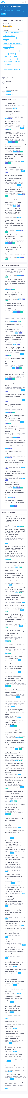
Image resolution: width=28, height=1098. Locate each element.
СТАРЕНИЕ (14, 45)
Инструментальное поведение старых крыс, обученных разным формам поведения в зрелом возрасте (14, 911)
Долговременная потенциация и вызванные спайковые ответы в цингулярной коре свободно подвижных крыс (14, 177)
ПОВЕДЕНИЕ (6, 45)
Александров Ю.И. (10, 91)
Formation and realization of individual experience (12, 122)
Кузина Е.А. (8, 92)
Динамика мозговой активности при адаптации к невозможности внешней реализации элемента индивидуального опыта (15, 779)
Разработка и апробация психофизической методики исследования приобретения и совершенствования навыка (14, 677)
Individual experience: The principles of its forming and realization (15, 1065)
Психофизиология (10, 103)
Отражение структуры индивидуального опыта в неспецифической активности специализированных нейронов (14, 1007)
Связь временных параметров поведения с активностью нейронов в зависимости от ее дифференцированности (15, 327)
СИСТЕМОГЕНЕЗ (7, 64)
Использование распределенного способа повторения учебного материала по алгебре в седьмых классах (14, 711)
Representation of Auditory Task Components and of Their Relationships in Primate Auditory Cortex (14, 731)
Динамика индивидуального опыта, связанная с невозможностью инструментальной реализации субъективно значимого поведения (15, 338)
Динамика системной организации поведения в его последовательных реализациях (15, 442)
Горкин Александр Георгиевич (12, 20)
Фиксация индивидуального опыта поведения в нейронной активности (15, 700)
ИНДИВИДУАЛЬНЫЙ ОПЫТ (16, 32)
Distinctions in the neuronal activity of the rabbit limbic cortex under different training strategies (15, 146)
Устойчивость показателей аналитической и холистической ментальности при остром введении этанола (14, 632)
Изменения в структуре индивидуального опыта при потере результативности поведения (15, 200)
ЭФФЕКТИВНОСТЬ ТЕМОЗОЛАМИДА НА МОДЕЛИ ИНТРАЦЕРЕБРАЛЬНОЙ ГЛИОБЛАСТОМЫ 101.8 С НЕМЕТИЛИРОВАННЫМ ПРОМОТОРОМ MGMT (15, 533)
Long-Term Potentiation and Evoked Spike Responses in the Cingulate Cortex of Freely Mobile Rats (14, 417)
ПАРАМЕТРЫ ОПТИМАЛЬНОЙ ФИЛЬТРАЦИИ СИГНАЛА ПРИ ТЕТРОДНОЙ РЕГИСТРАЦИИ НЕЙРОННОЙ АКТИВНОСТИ (13, 211)
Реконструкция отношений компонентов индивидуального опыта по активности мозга (14, 962)
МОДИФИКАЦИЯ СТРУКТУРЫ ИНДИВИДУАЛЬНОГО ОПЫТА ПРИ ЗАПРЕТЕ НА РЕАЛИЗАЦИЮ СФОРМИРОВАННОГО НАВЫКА (14, 888)
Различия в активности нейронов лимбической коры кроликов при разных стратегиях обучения (14, 462)
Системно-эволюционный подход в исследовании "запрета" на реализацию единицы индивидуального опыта (15, 931)
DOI (9, 129)
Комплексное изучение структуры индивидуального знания (14, 1083)
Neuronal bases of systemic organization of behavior (12, 316)
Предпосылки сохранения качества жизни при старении (15, 922)
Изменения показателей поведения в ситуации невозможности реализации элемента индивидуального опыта (15, 806)
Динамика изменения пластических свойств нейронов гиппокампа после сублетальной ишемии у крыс (14, 1024)
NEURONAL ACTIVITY (8, 48)
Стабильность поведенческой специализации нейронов (13, 166)
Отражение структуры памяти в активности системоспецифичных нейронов (15, 492)
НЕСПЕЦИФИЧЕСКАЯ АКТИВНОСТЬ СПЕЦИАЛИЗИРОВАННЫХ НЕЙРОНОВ (15, 563)
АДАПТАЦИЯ (12, 53)
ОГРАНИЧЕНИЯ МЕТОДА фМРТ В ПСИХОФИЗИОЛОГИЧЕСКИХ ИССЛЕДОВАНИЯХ (14, 722)
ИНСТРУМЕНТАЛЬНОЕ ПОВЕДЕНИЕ (11, 51)
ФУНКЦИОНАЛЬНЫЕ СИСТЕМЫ (10, 67)
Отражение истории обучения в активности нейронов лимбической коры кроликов (15, 473)
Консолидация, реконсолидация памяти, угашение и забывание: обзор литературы (14, 645)
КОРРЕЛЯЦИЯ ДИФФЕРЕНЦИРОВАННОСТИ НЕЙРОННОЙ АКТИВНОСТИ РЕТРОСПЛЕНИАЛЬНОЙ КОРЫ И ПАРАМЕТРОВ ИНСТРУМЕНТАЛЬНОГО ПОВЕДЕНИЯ (15, 845)
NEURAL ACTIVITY (7, 56)
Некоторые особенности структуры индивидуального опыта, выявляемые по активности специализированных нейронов (15, 833)
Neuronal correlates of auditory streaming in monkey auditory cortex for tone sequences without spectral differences (15, 282)
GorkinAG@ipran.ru (9, 23)
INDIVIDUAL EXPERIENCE (9, 35)
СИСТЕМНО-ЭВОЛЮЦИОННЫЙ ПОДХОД (12, 61)
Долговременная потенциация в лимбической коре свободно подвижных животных (14, 1047)
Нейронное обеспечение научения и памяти (15, 940)
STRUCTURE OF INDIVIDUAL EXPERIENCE (12, 69)
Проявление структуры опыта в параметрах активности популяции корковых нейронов (15, 690)
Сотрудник (7, 26)
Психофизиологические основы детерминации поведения (14, 452)
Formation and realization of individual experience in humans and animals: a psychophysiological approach (15, 429)
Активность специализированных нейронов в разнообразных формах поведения (15, 989)
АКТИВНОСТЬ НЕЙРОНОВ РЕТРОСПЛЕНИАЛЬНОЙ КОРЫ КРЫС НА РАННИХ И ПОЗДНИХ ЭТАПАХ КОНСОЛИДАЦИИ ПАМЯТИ (15, 135)
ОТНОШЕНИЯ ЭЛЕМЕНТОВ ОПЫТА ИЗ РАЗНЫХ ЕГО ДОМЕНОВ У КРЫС (15, 588)
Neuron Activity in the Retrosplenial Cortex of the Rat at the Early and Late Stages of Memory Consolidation (15, 348)
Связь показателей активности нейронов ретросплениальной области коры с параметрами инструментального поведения (14, 794)
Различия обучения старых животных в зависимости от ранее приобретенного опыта (15, 597)
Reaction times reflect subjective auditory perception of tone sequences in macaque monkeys (14, 189)
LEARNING (6, 40)
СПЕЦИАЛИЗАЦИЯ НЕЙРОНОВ (10, 59)
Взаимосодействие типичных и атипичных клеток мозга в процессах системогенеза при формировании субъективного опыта (14, 666)
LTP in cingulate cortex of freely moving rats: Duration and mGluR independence (14, 156)
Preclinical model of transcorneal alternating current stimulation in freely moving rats (14, 236)
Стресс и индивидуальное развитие (15, 269)
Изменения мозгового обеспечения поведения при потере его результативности (15, 396)
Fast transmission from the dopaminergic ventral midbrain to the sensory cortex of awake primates (15, 372)
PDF (10, 118)
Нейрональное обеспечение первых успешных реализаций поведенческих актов (13, 998)
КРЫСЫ (5, 53)
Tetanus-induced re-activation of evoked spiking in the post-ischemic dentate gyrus (15, 406)
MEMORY (15, 56)
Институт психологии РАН (15, 1096)
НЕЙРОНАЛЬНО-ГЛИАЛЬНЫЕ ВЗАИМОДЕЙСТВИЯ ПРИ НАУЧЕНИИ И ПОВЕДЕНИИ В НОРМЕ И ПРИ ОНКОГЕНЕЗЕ (15, 519)
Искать (3, 13)
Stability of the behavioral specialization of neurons (12, 483)
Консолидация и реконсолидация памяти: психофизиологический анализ (14, 383)
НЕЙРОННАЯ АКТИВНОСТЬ (9, 38)
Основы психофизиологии (12, 1074)
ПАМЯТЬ (19, 38)
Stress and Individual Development (14, 605)
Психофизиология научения (13, 1015)
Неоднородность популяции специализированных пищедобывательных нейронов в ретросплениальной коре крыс (14, 754)
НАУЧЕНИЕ (6, 32)
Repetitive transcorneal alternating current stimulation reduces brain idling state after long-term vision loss (14, 361)
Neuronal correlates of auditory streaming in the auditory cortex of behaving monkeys (14, 294)
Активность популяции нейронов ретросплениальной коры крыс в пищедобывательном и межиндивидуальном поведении (14, 743)
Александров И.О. (9, 94)
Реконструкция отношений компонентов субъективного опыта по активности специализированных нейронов (15, 898)
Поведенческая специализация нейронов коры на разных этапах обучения (14, 502)
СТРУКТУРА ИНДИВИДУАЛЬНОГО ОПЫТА (12, 43)
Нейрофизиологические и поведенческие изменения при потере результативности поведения (14, 877)
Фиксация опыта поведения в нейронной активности (13, 657)
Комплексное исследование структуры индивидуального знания (15, 112)
